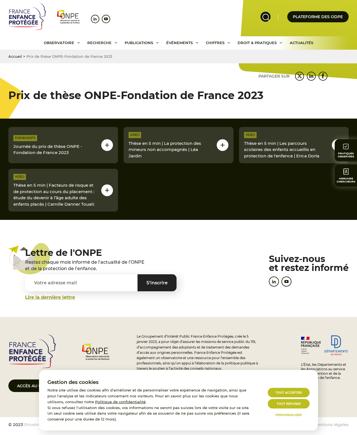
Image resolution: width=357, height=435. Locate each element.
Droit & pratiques (257, 42)
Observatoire (59, 42)
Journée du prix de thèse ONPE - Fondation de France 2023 (47, 149)
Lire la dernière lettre (50, 297)
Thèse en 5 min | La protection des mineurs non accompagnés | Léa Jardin (165, 149)
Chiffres (215, 42)
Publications (139, 42)
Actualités (301, 42)
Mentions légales (331, 424)
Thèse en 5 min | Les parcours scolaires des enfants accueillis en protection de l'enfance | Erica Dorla (281, 149)
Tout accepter (289, 392)
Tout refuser (289, 403)
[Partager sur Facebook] (323, 76)
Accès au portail (36, 385)
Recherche (99, 42)
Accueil (15, 56)
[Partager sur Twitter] (299, 76)
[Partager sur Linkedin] (311, 76)
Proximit (33, 424)
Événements (179, 42)
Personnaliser (289, 415)
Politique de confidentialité (120, 402)
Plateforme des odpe (318, 16)
